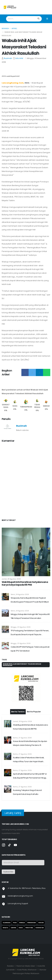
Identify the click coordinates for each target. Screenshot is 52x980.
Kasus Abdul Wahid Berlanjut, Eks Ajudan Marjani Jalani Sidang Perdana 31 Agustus (30, 743)
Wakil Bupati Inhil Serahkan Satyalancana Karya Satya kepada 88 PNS (25, 583)
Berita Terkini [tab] (18, 711)
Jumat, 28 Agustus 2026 (11, 579)
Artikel (14, 28)
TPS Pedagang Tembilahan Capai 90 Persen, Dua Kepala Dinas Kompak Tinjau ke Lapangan (30, 632)
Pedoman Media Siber (25, 966)
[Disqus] (26, 481)
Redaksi (10, 966)
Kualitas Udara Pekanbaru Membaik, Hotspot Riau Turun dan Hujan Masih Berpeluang (28, 759)
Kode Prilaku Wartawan (27, 970)
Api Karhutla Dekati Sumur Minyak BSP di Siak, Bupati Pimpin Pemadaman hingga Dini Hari (30, 776)
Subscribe (8, 871)
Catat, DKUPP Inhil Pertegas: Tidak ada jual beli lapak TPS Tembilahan (30, 649)
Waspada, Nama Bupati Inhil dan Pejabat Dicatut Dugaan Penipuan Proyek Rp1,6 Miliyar (30, 600)
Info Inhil (19, 58)
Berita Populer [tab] (34, 711)
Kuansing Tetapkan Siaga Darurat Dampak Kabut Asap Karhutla (27, 792)
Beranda (5, 28)
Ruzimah (8, 58)
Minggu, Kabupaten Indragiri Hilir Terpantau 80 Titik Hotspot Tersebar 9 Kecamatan (30, 616)
